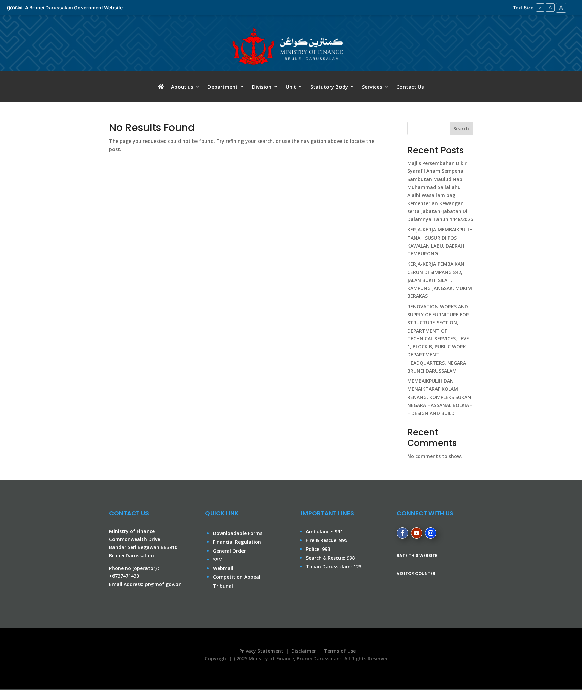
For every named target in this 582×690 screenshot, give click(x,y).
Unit (291, 87)
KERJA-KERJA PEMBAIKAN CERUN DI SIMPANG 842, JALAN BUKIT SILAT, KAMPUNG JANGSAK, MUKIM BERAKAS (439, 280)
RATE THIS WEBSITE (417, 555)
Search (461, 128)
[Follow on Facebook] (402, 533)
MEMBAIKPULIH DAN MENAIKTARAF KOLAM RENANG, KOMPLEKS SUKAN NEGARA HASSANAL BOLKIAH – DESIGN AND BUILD (440, 397)
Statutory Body (329, 87)
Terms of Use (340, 651)
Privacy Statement (260, 651)
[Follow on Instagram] (431, 533)
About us (182, 87)
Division (261, 87)
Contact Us (410, 87)
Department (222, 87)
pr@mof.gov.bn (163, 584)
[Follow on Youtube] (416, 533)
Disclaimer (303, 651)
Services (372, 87)
